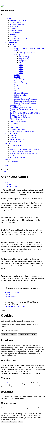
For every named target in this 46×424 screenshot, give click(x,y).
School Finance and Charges (20, 117)
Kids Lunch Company (18, 157)
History (17, 87)
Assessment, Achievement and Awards (23, 109)
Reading (17, 55)
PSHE (16, 97)
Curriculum (14, 46)
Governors (13, 28)
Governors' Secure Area (18, 38)
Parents (7, 143)
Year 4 (21, 69)
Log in (7, 165)
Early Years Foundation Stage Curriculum (29, 49)
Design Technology (21, 83)
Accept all (13, 334)
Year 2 (21, 65)
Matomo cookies (12, 383)
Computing (18, 81)
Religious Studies (20, 95)
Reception (22, 61)
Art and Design (19, 79)
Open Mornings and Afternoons (21, 107)
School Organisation (17, 24)
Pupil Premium (15, 127)
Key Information (11, 42)
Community (14, 111)
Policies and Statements (18, 121)
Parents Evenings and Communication (23, 153)
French (16, 89)
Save (20, 422)
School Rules (14, 40)
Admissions (14, 123)
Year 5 (21, 71)
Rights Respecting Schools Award (22, 131)
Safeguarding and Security (19, 115)
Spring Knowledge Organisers (25, 101)
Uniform (13, 147)
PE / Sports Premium (17, 129)
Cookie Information (12, 292)
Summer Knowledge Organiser (25, 103)
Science (17, 77)
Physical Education (21, 93)
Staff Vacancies (15, 141)
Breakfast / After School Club (20, 151)
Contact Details (15, 22)
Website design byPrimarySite (16, 306)
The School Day (15, 105)
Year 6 (21, 73)
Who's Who (14, 26)
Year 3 (21, 67)
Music (16, 91)
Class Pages (14, 161)
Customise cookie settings (27, 334)
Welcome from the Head (18, 20)
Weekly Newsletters (17, 139)
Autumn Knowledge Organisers (25, 99)
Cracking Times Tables (27, 53)
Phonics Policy (24, 57)
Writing (17, 75)
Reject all (5, 334)
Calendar (13, 135)
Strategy (13, 34)
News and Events (11, 133)
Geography (18, 85)
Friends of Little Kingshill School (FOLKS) (25, 149)
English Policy (24, 59)
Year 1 (21, 63)
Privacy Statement (16, 119)
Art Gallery (14, 36)
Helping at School (16, 145)
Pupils (7, 159)
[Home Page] (6, 6)
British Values (15, 32)
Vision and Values (16, 30)
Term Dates (14, 137)
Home (7, 182)
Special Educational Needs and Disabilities (25, 113)
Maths (16, 51)
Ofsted (12, 125)
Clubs (12, 155)
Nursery (13, 44)
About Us (8, 18)
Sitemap (8, 294)
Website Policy (10, 296)
